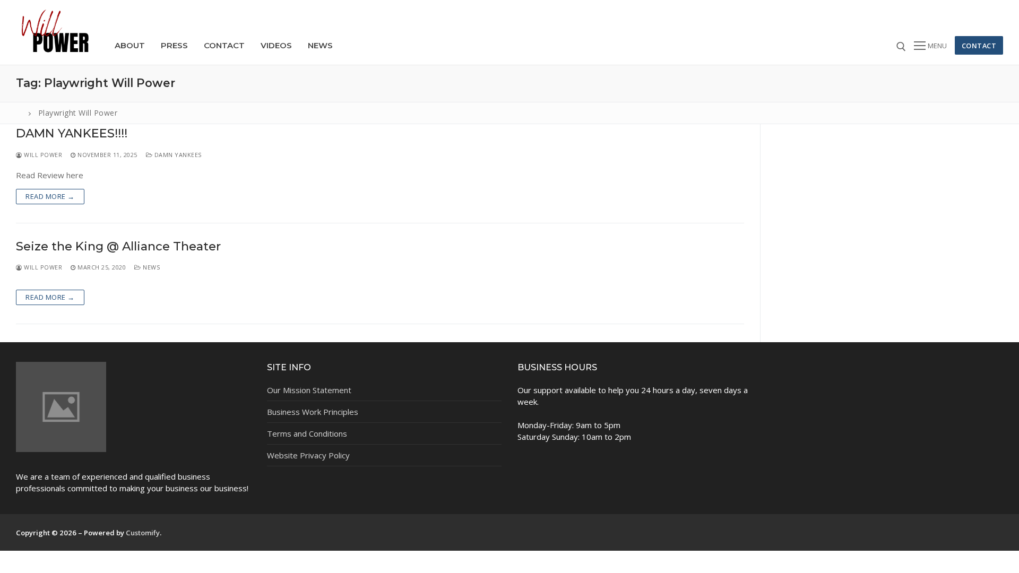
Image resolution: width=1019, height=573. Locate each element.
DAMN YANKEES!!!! (71, 133)
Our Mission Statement (309, 390)
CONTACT (979, 45)
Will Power (42, 155)
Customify (143, 532)
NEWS (150, 267)
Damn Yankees (177, 155)
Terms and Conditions (307, 433)
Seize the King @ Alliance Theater (118, 246)
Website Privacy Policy (308, 455)
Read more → (50, 196)
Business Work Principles (312, 411)
